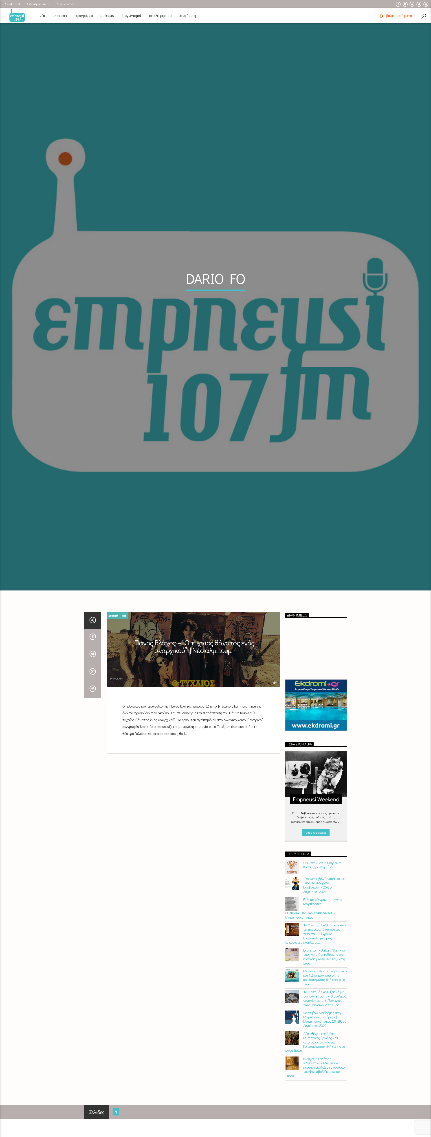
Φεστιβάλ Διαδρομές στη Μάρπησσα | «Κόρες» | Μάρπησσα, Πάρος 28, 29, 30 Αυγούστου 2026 (325, 1067)
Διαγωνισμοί (131, 15)
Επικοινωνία (68, 4)
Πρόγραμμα (84, 15)
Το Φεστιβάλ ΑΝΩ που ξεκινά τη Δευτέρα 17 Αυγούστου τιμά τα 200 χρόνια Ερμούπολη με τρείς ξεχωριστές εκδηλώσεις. (315, 982)
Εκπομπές (60, 15)
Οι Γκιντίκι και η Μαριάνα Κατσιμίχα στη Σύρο (322, 913)
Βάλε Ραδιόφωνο (398, 15)
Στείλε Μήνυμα (160, 15)
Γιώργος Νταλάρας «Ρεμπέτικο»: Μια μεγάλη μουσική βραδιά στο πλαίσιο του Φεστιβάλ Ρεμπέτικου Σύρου (315, 1115)
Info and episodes (316, 880)
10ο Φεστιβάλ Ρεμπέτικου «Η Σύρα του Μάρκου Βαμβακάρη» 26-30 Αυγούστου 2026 (324, 933)
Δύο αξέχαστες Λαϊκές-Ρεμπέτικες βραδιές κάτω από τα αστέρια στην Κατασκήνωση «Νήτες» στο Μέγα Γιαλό (315, 1090)
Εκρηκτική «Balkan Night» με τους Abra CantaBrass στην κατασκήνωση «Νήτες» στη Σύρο (324, 1005)
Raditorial (13, 4)
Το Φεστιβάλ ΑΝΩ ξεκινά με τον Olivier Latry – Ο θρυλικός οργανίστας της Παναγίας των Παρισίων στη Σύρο (324, 1046)
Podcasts (107, 15)
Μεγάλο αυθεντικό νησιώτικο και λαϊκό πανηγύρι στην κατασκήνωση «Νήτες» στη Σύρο (325, 1025)
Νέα (42, 15)
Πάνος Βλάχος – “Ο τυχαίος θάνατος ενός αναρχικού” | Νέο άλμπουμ (194, 694)
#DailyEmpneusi (39, 4)
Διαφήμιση (187, 15)
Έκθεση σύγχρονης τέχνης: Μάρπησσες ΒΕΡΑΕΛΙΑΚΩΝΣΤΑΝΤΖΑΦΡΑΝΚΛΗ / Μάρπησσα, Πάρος (313, 956)
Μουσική (113, 664)
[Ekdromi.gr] (316, 753)
